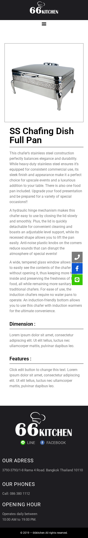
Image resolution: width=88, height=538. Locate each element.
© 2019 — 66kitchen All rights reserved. (44, 532)
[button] (44, 23)
